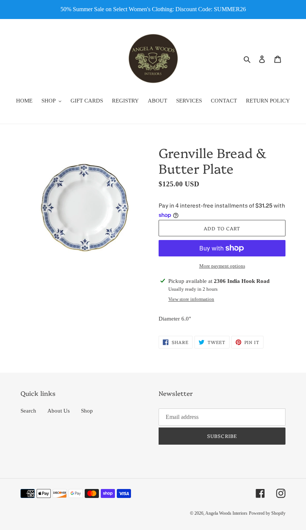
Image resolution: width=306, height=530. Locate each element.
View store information (191, 299)
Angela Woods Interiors (226, 513)
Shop (87, 411)
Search (28, 411)
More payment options (222, 266)
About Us (58, 411)
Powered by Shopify (267, 513)
